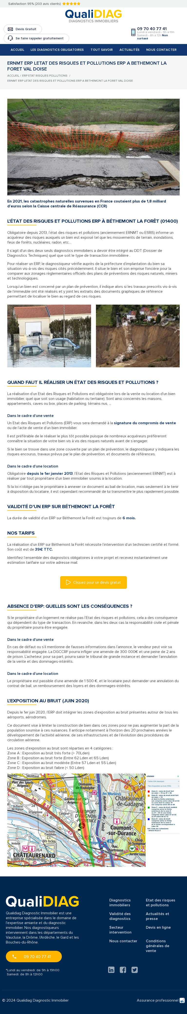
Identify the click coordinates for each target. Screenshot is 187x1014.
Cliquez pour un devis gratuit (96, 582)
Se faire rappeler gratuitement (40, 38)
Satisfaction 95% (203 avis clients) (34, 4)
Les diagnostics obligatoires (57, 50)
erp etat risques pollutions (44, 76)
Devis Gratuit (26, 29)
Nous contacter (161, 50)
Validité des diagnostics (120, 916)
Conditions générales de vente (157, 946)
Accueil (17, 50)
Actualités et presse (157, 916)
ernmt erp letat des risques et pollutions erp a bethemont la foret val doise (70, 81)
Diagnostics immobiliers (120, 903)
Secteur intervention (120, 930)
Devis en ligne (158, 927)
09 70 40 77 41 (37, 956)
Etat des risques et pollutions (160, 903)
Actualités (130, 50)
